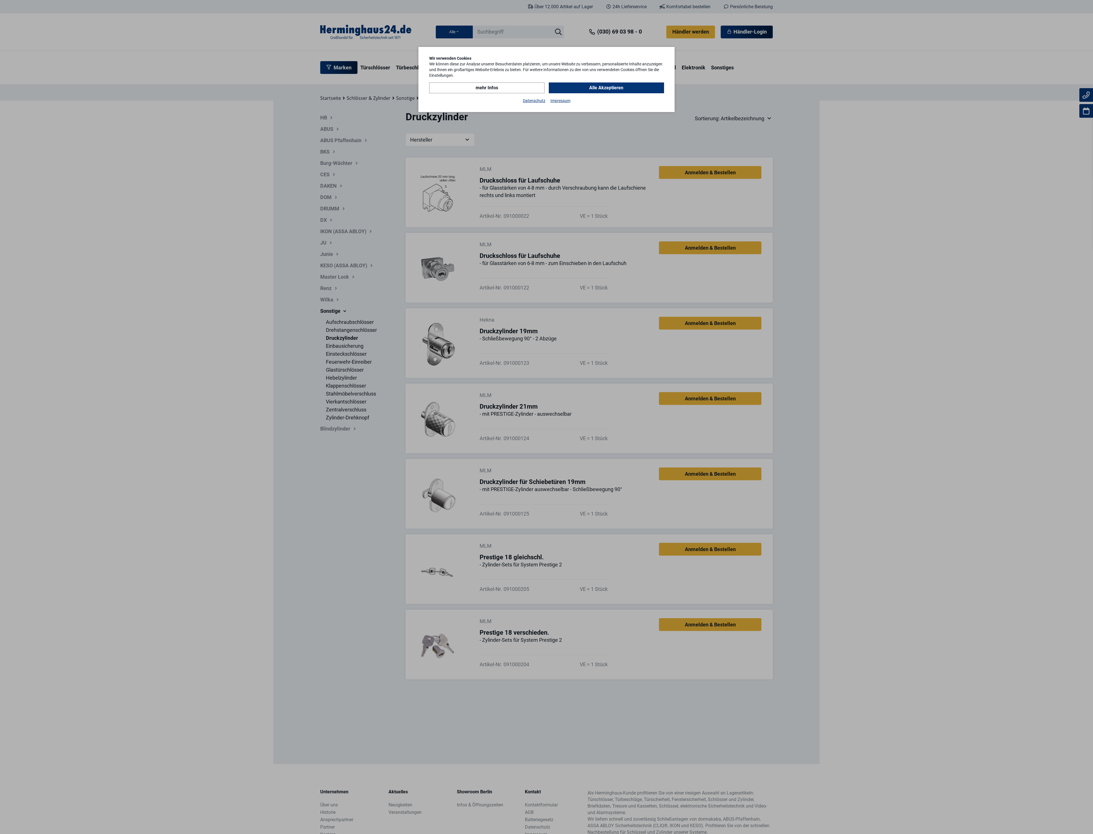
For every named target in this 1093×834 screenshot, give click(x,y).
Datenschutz (534, 100)
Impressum (560, 100)
